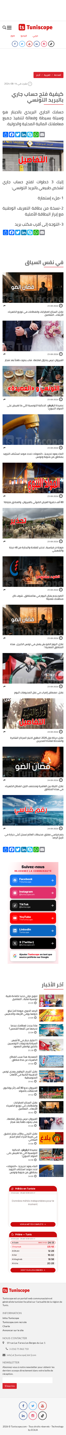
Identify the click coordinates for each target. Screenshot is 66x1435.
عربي (35, 35)
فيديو (24, 35)
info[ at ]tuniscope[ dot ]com (21, 1355)
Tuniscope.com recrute (15, 1322)
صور (12, 35)
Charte (6, 1326)
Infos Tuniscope (11, 1318)
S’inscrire (10, 1385)
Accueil (57, 75)
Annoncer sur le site (13, 1330)
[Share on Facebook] (4, 305)
